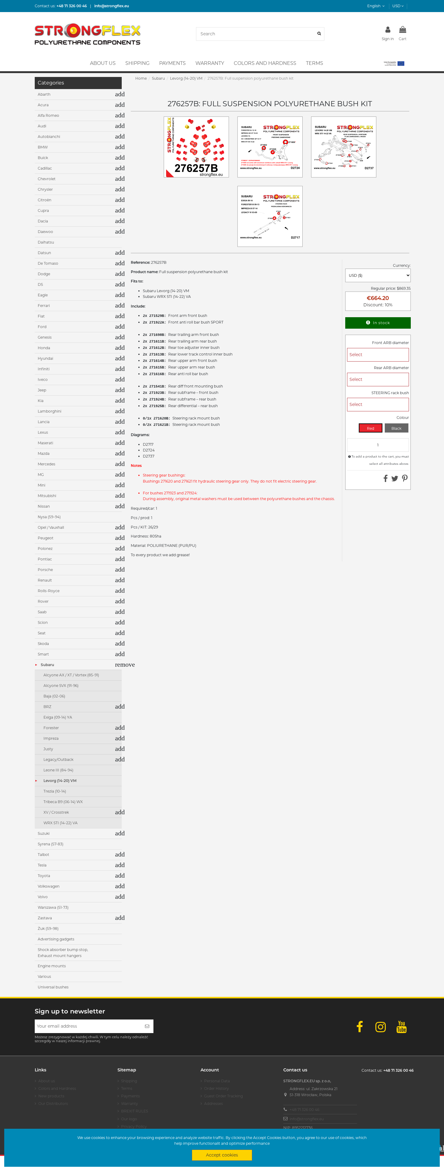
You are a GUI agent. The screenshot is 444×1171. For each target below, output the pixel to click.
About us (46, 1081)
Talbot (43, 854)
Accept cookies (222, 1155)
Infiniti (44, 369)
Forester (51, 728)
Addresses (213, 1103)
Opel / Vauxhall (51, 527)
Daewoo (45, 231)
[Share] (385, 480)
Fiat (41, 316)
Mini (41, 485)
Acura (43, 105)
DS (40, 284)
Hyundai (45, 358)
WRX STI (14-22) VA (60, 823)
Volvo (43, 897)
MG (41, 474)
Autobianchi (49, 136)
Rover (43, 601)
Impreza (51, 738)
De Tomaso (48, 263)
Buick (43, 157)
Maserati (45, 443)
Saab (42, 612)
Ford (42, 326)
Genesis (45, 337)
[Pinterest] (405, 480)
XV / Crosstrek (56, 812)
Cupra (43, 210)
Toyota (44, 875)
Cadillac (45, 168)
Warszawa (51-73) (53, 907)
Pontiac (45, 559)
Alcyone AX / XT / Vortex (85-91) (71, 675)
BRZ (47, 706)
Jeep (42, 390)
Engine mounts (52, 966)
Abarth (44, 94)
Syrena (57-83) (50, 844)
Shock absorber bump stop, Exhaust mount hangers (63, 952)
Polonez (45, 548)
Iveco (43, 379)
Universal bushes (53, 987)
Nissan (44, 506)
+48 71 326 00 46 (304, 1109)
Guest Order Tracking (223, 1096)
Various (44, 976)
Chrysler (45, 189)
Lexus (43, 432)
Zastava (45, 918)
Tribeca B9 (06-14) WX (63, 801)
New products (51, 1096)
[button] (393, 63)
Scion (43, 622)
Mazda (44, 453)
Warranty (129, 1103)
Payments (130, 1096)
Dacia (43, 221)
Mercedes (46, 464)
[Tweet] (394, 480)
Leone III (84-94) (58, 770)
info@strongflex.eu (307, 1119)
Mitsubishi (47, 495)
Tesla (42, 865)
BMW (43, 147)
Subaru (47, 664)
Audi (42, 126)
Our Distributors (53, 1103)
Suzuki (44, 833)
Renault (45, 580)
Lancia (44, 422)
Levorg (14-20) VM (59, 780)
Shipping (129, 1081)
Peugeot (45, 538)
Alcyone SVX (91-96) (61, 685)
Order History (216, 1088)
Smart (43, 654)
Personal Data (217, 1081)
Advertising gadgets (56, 939)
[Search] (319, 34)
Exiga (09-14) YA (57, 717)
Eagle (43, 295)
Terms (126, 1088)
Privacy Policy (134, 1126)
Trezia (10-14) (54, 791)
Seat (42, 633)
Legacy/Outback (58, 759)
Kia (40, 400)
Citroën (44, 200)
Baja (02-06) (54, 696)
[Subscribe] (147, 1026)
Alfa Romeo (48, 115)
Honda (44, 348)
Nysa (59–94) (49, 517)
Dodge (44, 274)
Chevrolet (47, 179)
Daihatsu (46, 242)
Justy (48, 749)
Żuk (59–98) (48, 928)
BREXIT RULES (134, 1111)
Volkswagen (49, 886)
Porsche (45, 569)
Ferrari (44, 305)
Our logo (129, 1119)
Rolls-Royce (49, 591)
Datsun (44, 252)
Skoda (43, 643)
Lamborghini (49, 411)
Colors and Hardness (57, 1088)
